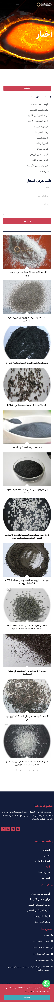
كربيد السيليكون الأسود (38, 115)
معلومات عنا (44, 872)
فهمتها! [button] (27, 997)
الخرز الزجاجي (41, 143)
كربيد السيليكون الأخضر (37, 121)
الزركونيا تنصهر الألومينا (37, 165)
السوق (46, 850)
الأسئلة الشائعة (42, 861)
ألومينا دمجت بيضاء (39, 104)
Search (27, 88)
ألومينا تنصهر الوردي (39, 154)
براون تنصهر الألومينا (39, 110)
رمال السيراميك (41, 132)
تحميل (47, 855)
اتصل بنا (46, 877)
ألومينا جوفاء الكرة (39, 160)
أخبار (47, 866)
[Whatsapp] (46, 983)
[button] (17, 3)
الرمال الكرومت (41, 126)
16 (21, 770)
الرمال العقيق (42, 137)
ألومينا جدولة (42, 149)
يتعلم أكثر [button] (28, 991)
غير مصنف (43, 171)
